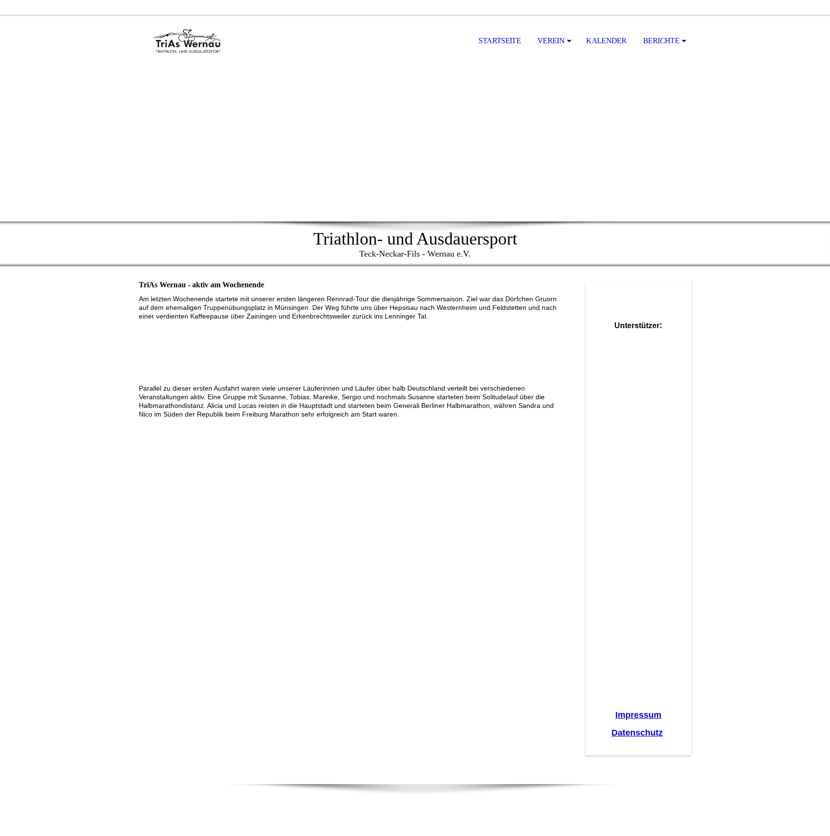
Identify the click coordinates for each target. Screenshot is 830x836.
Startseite (499, 41)
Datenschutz (637, 733)
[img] (187, 41)
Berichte (661, 41)
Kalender (606, 41)
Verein (550, 41)
